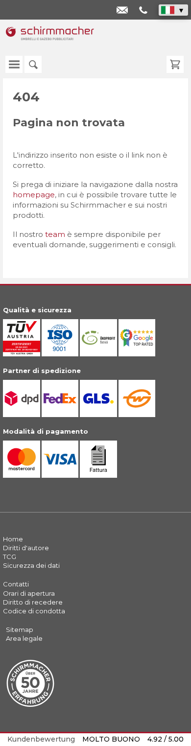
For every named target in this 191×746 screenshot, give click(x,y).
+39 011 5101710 (144, 11)
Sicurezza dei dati (31, 565)
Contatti (16, 584)
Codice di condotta (34, 611)
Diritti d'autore (26, 548)
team (55, 234)
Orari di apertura (29, 593)
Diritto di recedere (33, 602)
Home (13, 539)
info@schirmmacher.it (124, 11)
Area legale (24, 638)
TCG (9, 556)
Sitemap (19, 629)
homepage (34, 194)
